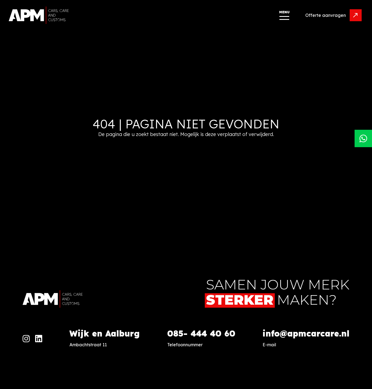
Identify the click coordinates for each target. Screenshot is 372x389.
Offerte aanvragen (325, 15)
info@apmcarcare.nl (306, 333)
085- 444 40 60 (201, 333)
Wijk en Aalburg (104, 333)
